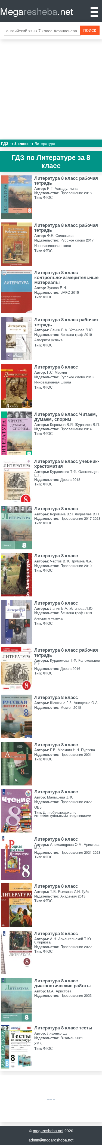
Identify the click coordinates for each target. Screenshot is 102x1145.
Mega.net (36, 11)
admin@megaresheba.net (51, 1140)
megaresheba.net (48, 1130)
